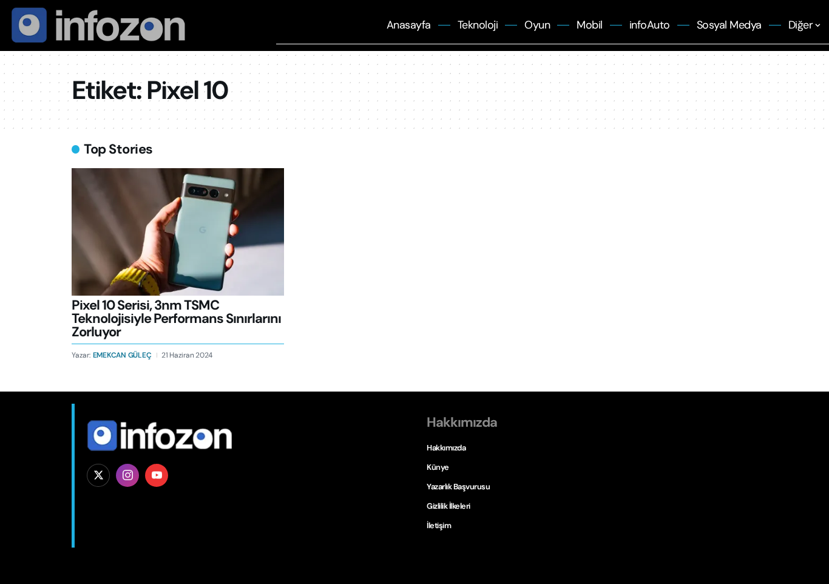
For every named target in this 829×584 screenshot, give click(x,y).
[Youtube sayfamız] (156, 475)
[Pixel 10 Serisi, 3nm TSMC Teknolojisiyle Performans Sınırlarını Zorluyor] (178, 232)
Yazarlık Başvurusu (458, 486)
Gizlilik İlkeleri (448, 506)
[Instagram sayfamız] (127, 475)
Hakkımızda (446, 448)
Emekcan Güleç (122, 355)
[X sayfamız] (98, 475)
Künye (438, 467)
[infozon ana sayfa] (95, 24)
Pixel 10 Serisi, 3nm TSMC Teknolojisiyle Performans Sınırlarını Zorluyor (176, 318)
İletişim (439, 525)
